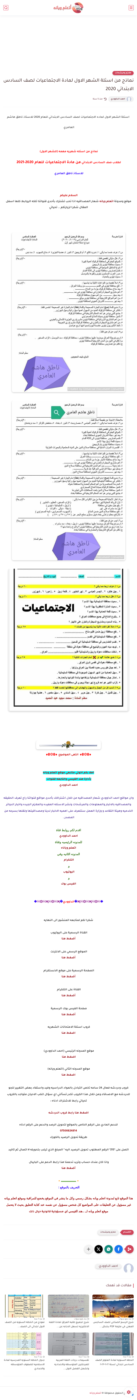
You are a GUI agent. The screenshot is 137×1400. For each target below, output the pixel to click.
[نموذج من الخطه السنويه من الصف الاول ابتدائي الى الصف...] (24, 1306)
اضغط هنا (68, 1033)
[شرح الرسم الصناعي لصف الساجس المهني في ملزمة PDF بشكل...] (113, 1306)
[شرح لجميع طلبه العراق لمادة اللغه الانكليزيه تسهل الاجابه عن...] (68, 1306)
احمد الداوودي (118, 99)
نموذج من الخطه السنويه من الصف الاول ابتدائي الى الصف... (25, 1324)
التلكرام (68, 860)
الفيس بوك (68, 884)
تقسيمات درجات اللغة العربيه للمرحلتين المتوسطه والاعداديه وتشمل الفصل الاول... (71, 1364)
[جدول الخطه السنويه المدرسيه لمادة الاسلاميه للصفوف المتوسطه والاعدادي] (24, 1344)
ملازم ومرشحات (123, 73)
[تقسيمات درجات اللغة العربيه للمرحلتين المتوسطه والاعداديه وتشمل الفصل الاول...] (68, 1344)
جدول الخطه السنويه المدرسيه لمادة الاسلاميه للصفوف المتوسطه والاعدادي (24, 1364)
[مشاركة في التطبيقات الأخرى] (88, 1249)
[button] (118, 1249)
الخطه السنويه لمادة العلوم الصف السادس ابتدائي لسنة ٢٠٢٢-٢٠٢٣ (114, 1362)
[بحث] (5, 7)
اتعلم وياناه (68, 848)
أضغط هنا (68, 938)
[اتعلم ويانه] (68, 7)
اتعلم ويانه (106, 201)
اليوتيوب (68, 872)
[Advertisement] (68, 45)
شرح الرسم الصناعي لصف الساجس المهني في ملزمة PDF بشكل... (113, 1324)
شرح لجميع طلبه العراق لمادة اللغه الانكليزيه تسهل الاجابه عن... (69, 1324)
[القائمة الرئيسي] (131, 7)
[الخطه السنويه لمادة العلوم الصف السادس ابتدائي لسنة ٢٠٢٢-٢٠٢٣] (113, 1344)
